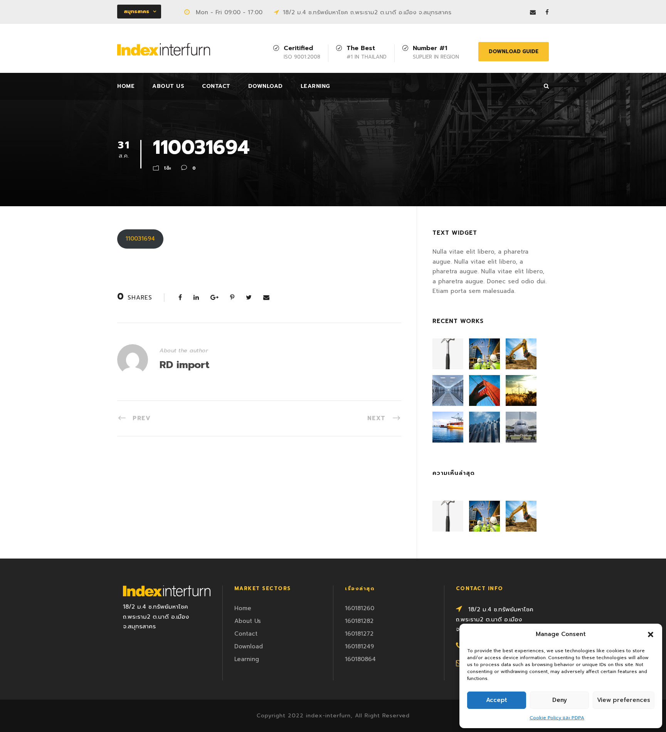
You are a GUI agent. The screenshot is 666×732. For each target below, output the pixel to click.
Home (126, 86)
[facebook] (547, 12)
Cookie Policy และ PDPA (557, 717)
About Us (168, 86)
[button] (650, 634)
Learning (315, 86)
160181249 (359, 646)
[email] (533, 12)
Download (265, 86)
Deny (559, 700)
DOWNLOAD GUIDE (513, 51)
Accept (496, 700)
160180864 (360, 659)
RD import (185, 364)
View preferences (623, 700)
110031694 (140, 238)
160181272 (359, 633)
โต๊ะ (168, 168)
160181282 (359, 621)
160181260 (359, 608)
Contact (216, 86)
